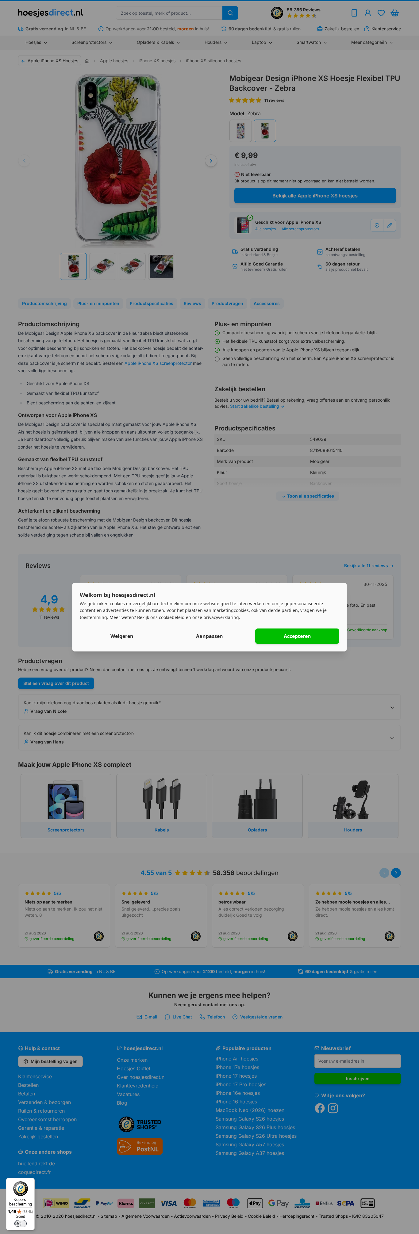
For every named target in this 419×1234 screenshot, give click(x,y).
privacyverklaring (221, 617)
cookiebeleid (172, 617)
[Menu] (31, 1181)
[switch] (20, 1223)
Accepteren (297, 636)
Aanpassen (209, 636)
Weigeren (121, 636)
